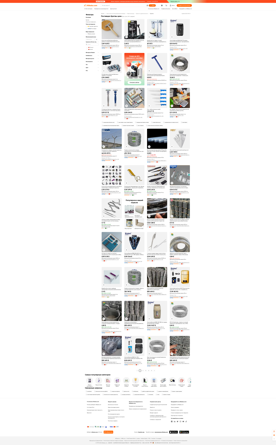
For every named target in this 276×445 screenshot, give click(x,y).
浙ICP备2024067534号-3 (174, 442)
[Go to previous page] (137, 370)
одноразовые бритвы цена (108, 122)
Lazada (138, 438)
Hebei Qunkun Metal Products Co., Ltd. (110, 159)
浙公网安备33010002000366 (161, 442)
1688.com (123, 438)
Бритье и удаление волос (142, 13)
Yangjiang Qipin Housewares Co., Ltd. (155, 116)
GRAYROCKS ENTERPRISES (130, 193)
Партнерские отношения (177, 415)
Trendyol (153, 438)
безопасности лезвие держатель (111, 394)
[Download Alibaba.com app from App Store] (173, 432)
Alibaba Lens (95, 432)
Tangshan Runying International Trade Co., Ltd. (157, 225)
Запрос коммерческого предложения (137, 408)
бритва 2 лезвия (166, 394)
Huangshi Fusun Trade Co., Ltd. (176, 115)
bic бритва (151, 394)
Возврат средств (154, 412)
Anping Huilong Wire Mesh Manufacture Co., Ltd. (180, 83)
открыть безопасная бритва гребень (155, 125)
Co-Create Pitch (90, 407)
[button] (147, 5)
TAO (149, 438)
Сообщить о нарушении (155, 419)
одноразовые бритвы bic (139, 394)
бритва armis (126, 391)
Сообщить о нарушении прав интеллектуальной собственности (158, 416)
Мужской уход (130, 13)
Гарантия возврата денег (113, 407)
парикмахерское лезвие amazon (171, 122)
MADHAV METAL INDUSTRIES (154, 46)
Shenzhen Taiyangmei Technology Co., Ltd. (111, 192)
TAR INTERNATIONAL (152, 193)
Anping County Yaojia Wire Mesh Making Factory (180, 225)
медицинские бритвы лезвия (143, 122)
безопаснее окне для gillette (102, 391)
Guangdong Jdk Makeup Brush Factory (110, 46)
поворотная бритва (116, 391)
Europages (158, 438)
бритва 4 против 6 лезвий (128, 125)
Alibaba (102, 13)
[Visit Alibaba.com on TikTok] (186, 421)
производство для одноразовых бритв (111, 125)
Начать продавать (175, 407)
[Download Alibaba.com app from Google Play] (184, 432)
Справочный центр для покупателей (158, 404)
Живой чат (152, 407)
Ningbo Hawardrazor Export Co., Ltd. (110, 115)
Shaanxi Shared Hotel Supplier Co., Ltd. (110, 259)
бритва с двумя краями (177, 391)
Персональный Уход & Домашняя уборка (115, 13)
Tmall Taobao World (131, 438)
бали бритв (184, 122)
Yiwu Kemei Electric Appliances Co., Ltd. (179, 48)
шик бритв (89, 391)
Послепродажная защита (114, 414)
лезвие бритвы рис (157, 122)
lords (158, 394)
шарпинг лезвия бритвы (163, 391)
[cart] (166, 5)
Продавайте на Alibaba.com (177, 404)
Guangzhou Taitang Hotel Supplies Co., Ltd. (179, 192)
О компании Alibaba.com (93, 401)
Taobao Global (144, 438)
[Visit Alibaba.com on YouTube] (183, 421)
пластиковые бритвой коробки (93, 394)
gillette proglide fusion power (148, 391)
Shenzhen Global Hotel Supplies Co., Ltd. (133, 117)
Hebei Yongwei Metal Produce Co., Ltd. (133, 156)
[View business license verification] (151, 443)
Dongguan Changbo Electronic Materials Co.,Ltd (157, 160)
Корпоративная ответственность (94, 410)
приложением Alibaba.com (161, 432)
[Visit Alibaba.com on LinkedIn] (175, 421)
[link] (274, 431)
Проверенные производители (136, 406)
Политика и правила (112, 420)
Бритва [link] (151, 13)
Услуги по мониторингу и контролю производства (116, 417)
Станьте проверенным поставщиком (179, 412)
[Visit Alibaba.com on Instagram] (180, 421)
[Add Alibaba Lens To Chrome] (108, 432)
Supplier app (141, 432)
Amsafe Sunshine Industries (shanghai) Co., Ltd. (112, 80)
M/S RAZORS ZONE (106, 226)
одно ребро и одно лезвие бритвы (126, 122)
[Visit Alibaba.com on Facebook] (172, 421)
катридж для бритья (126, 394)
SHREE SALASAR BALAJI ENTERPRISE (133, 46)
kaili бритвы (135, 391)
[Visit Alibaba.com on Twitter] (177, 421)
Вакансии (89, 412)
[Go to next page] (154, 370)
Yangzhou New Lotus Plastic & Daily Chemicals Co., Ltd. (157, 83)
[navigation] (92, 192)
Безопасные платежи (113, 404)
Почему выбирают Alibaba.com (94, 404)
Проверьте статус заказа (177, 410)
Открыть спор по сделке (155, 410)
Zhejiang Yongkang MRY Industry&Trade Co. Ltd (180, 154)
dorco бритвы (141, 125)
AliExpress (117, 438)
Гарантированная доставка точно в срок (116, 410)
